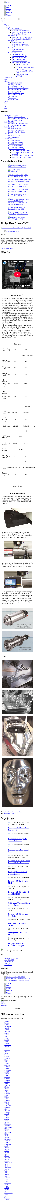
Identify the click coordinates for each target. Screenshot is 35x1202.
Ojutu (6, 79)
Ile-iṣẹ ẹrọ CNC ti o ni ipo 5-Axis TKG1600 (18, 893)
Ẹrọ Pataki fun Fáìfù (18, 54)
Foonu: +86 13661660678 (17, 977)
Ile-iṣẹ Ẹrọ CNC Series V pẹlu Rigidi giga (17, 873)
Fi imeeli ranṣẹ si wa (7, 248)
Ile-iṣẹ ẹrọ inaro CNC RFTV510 (21, 157)
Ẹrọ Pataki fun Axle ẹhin (19, 56)
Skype (2, 1003)
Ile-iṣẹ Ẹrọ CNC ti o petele (20, 44)
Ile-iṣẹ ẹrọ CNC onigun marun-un (22, 32)
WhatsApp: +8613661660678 (20, 980)
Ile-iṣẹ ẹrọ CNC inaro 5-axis (20, 30)
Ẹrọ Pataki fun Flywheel (19, 57)
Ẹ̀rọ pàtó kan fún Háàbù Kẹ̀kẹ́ (21, 62)
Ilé (5, 24)
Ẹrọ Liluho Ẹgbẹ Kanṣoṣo (16, 219)
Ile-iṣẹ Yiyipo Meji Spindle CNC (21, 39)
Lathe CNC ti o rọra (18, 49)
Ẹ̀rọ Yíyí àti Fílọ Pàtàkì (18, 59)
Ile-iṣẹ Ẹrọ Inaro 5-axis (15, 83)
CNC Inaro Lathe (17, 51)
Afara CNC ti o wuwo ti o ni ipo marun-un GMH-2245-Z (17, 203)
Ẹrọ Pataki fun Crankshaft (19, 61)
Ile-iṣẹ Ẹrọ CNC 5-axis (15, 29)
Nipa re (6, 25)
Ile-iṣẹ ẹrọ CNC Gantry (15, 94)
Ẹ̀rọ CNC (11, 47)
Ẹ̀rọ (5, 108)
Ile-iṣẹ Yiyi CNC (13, 35)
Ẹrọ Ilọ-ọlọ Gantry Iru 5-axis (14, 812)
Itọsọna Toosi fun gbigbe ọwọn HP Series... (17, 840)
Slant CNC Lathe (13, 96)
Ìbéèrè (6, 103)
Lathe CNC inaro (13, 99)
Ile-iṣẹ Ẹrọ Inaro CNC (18, 42)
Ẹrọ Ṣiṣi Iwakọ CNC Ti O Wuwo (18, 214)
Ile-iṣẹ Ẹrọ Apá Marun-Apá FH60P (18, 181)
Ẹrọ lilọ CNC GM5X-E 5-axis (17, 186)
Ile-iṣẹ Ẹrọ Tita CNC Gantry (20, 46)
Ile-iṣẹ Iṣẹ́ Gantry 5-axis (19, 34)
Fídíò (6, 81)
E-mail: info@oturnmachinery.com (19, 978)
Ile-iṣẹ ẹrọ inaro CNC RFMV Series (22, 155)
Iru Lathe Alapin (9, 813)
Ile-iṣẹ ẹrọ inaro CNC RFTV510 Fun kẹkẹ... (16, 945)
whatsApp (4, 1005)
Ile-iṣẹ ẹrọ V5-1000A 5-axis (16, 196)
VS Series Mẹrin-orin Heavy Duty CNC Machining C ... (19, 862)
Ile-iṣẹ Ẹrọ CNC (13, 40)
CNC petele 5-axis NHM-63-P (17, 167)
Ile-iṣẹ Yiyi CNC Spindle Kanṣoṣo (22, 37)
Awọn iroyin (8, 78)
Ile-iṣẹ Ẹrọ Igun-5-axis (14, 84)
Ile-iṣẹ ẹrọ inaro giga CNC (16, 209)
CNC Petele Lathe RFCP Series (21, 150)
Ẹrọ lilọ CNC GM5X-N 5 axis (17, 191)
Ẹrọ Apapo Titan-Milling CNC (17, 176)
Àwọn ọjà (7, 27)
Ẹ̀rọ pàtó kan (12, 52)
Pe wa (6, 101)
